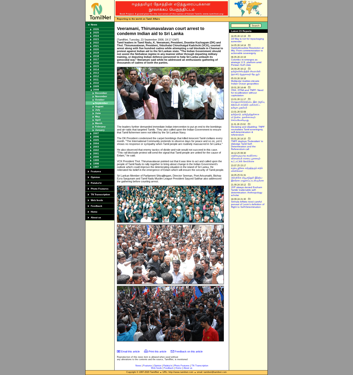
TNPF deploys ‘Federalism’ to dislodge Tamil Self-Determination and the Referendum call (247, 145)
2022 (96, 42)
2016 (96, 62)
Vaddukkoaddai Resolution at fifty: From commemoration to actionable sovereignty (247, 50)
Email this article (130, 351)
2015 (96, 66)
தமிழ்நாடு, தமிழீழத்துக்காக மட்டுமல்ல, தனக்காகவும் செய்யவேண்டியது (245, 117)
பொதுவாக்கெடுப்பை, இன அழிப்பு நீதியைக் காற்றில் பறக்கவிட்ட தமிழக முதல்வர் (248, 105)
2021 (96, 46)
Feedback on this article (189, 351)
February (100, 126)
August (99, 106)
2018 (96, 56)
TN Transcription (100, 194)
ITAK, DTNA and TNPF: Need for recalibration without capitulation (247, 93)
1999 (96, 160)
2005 (96, 140)
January (100, 130)
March (98, 123)
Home (94, 211)
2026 (96, 29)
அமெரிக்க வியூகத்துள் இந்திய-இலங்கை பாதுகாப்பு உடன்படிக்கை (247, 179)
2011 (96, 79)
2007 (96, 133)
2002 (96, 150)
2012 (96, 76)
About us (96, 217)
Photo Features (100, 188)
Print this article (157, 351)
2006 (96, 136)
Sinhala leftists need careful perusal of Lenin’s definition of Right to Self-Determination (247, 204)
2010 (96, 83)
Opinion (95, 177)
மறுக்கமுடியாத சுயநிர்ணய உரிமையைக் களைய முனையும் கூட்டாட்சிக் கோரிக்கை (245, 158)
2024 (96, 36)
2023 (96, 39)
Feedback (96, 206)
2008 (96, 89)
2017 (96, 59)
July (97, 109)
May (97, 116)
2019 (96, 52)
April (98, 120)
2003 (96, 146)
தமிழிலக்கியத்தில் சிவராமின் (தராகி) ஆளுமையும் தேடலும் (246, 73)
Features (96, 171)
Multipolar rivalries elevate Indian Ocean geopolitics (245, 82)
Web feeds (97, 200)
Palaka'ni (96, 183)
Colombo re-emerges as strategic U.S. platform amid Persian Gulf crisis (246, 62)
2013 (96, 72)
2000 (96, 156)
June (98, 113)
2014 (96, 69)
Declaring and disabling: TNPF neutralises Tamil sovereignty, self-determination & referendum (248, 130)
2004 (96, 143)
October (99, 99)
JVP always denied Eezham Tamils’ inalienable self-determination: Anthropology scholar (246, 191)
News (94, 24)
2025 (96, 32)
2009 (96, 86)
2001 (96, 153)
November (101, 96)
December (101, 93)
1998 (96, 163)
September (101, 103)
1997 (96, 167)
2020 (96, 49)
